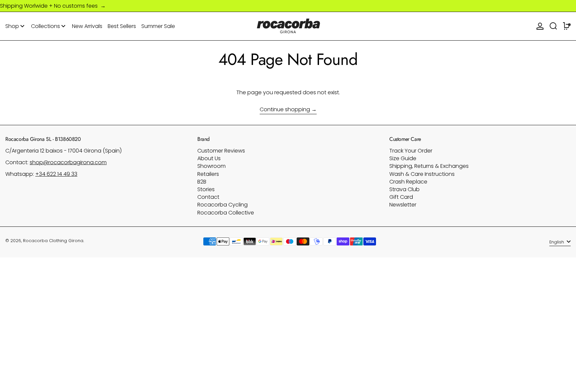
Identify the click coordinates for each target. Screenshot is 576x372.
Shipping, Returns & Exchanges (429, 166)
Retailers (208, 174)
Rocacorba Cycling (222, 204)
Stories (206, 189)
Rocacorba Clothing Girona (53, 240)
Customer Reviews (221, 151)
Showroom (211, 166)
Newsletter (402, 204)
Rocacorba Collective (225, 212)
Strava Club (404, 189)
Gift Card (401, 197)
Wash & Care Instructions (422, 174)
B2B (201, 182)
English (557, 242)
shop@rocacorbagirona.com (68, 162)
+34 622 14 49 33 (56, 174)
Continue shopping (285, 109)
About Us (209, 158)
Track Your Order (410, 151)
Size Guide (402, 158)
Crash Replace (408, 182)
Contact (208, 197)
